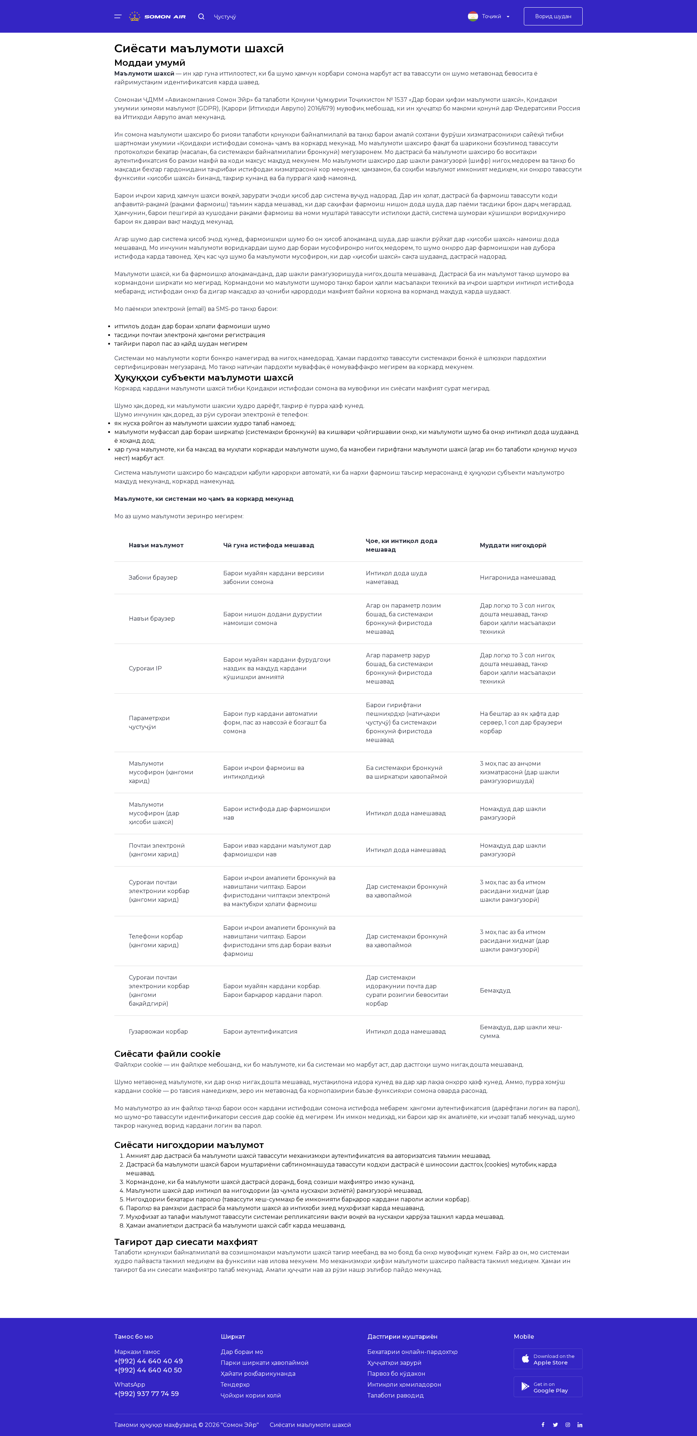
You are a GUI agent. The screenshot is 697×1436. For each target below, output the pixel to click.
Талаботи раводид (395, 1395)
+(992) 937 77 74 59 (146, 1394)
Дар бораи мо (242, 1351)
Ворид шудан (553, 16)
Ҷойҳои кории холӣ (251, 1395)
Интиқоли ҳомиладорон (404, 1384)
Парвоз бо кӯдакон (396, 1373)
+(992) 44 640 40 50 (148, 1370)
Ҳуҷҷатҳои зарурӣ (394, 1362)
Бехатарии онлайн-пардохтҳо (412, 1351)
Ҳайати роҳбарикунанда (258, 1373)
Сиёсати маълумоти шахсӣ (310, 1424)
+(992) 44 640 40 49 (148, 1361)
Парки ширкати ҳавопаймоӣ (265, 1362)
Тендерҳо (235, 1384)
